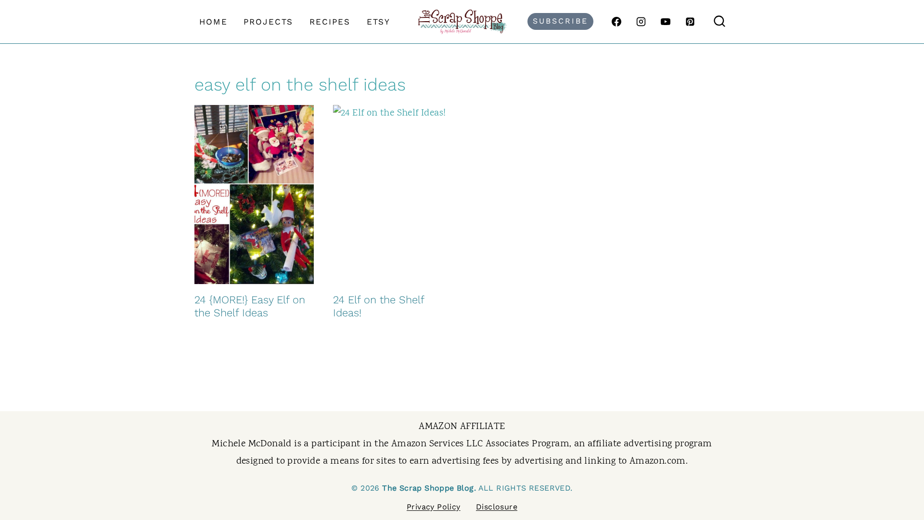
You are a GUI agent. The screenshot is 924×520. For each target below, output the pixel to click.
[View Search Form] (719, 21)
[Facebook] (616, 21)
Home (213, 21)
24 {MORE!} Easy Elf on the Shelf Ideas (249, 306)
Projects (268, 21)
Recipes (329, 21)
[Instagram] (641, 21)
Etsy (378, 21)
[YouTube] (665, 21)
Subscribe (560, 21)
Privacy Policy (434, 506)
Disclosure (496, 506)
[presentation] (254, 194)
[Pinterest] (690, 21)
